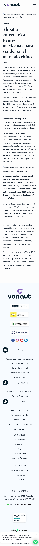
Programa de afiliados (19, 415)
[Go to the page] (19, 315)
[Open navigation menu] (34, 4)
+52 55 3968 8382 (24, 504)
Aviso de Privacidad (19, 470)
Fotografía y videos (19, 396)
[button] (13, 340)
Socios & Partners (19, 458)
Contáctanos (19, 439)
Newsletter (19, 444)
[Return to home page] (12, 4)
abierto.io (19, 479)
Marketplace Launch (19, 368)
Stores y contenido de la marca (19, 391)
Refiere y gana (19, 453)
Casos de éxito (19, 429)
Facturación (19, 475)
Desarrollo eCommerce (19, 372)
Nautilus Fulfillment (19, 410)
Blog (19, 448)
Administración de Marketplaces (19, 359)
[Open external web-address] (8, 504)
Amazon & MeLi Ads (19, 363)
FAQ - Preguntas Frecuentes (19, 424)
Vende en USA (19, 419)
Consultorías (19, 377)
